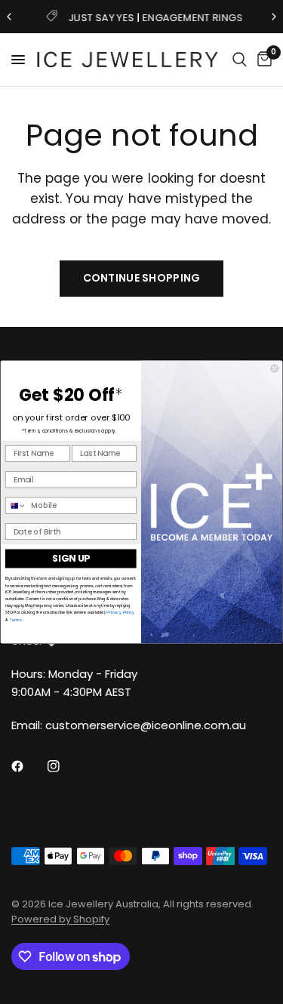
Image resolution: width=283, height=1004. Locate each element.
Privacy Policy (120, 612)
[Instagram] (64, 766)
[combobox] (16, 506)
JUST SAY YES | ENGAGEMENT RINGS (153, 18)
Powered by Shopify (60, 919)
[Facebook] (28, 766)
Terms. (15, 619)
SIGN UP (71, 558)
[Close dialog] (275, 369)
